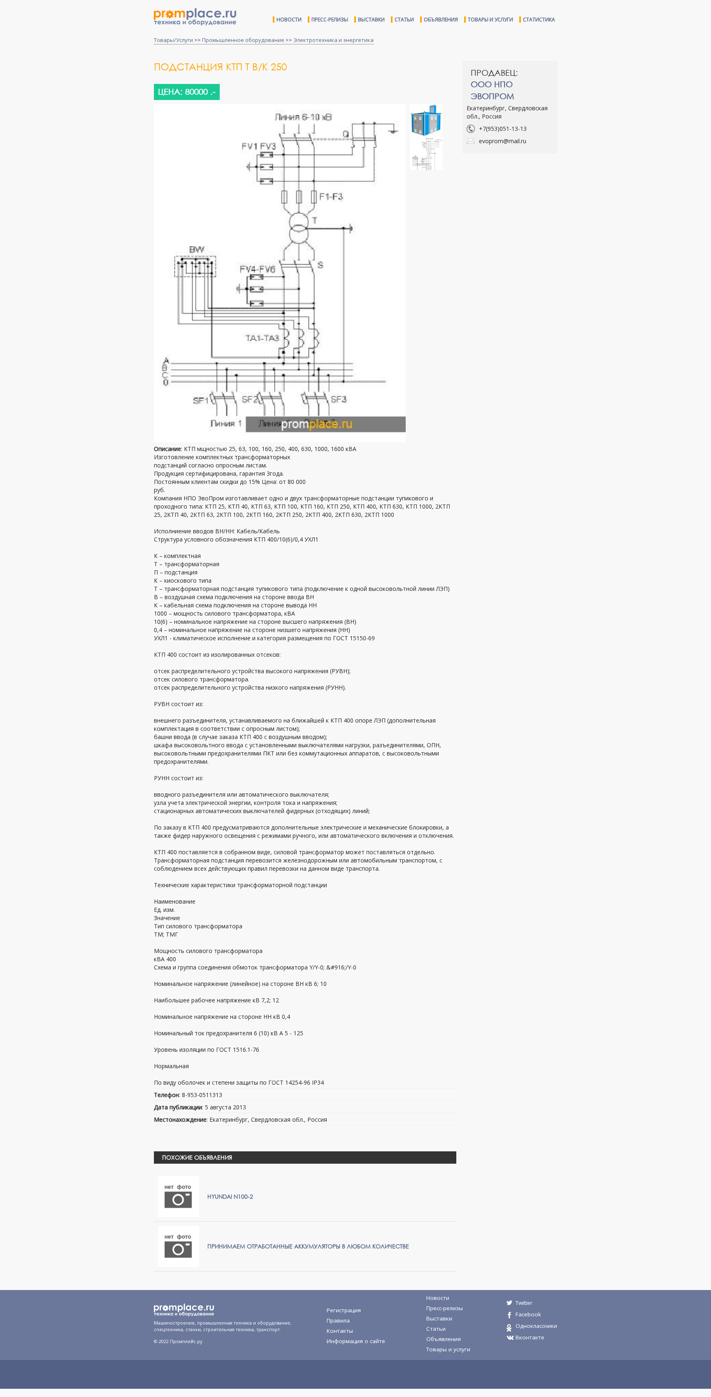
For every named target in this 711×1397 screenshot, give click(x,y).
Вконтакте (530, 1337)
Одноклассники (536, 1326)
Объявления (441, 19)
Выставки (371, 19)
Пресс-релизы (329, 19)
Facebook (528, 1314)
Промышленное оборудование (243, 40)
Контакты (340, 1330)
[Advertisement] (531, 219)
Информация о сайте (356, 1341)
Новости (289, 19)
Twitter (524, 1302)
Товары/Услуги (173, 40)
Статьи (404, 19)
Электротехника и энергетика (333, 40)
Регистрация (344, 1310)
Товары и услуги (490, 19)
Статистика (539, 19)
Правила (338, 1320)
